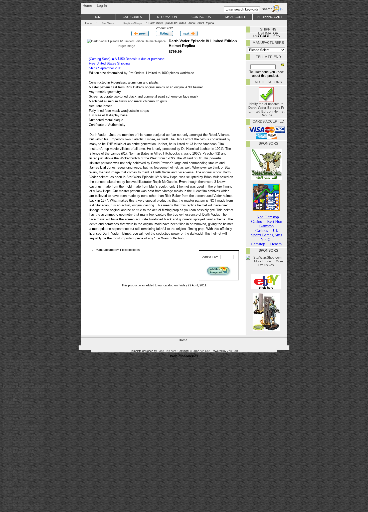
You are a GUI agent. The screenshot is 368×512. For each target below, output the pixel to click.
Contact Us (201, 17)
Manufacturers (268, 43)
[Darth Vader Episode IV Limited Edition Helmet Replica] (126, 41)
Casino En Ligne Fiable (19, 451)
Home (87, 6)
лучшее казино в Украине (21, 468)
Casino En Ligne (14, 399)
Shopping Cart (269, 17)
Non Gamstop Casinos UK (20, 435)
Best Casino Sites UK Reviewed (24, 412)
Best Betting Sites (14, 422)
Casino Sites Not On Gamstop (23, 376)
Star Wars (108, 23)
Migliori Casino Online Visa (21, 458)
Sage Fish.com (167, 350)
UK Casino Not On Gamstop (22, 389)
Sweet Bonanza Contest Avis (22, 461)
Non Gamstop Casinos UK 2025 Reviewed (32, 363)
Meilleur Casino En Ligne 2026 (24, 491)
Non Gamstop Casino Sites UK (23, 393)
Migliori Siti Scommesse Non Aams (26, 478)
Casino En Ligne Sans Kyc (21, 504)
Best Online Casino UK (18, 383)
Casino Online (12, 481)
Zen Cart (205, 350)
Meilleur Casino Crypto (18, 498)
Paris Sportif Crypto (16, 380)
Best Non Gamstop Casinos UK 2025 (28, 386)
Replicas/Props (132, 23)
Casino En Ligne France (19, 396)
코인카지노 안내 (13, 464)
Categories (132, 17)
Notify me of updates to (266, 109)
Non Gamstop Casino (17, 360)
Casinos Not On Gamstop (20, 367)
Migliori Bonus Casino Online (22, 448)
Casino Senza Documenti (20, 474)
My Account (235, 17)
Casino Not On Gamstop (19, 419)
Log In (102, 6)
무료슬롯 (9, 484)
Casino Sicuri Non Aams (19, 494)
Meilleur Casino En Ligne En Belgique (29, 454)
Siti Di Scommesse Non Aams (23, 507)
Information (166, 17)
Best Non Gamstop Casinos (21, 425)
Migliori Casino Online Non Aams (25, 373)
